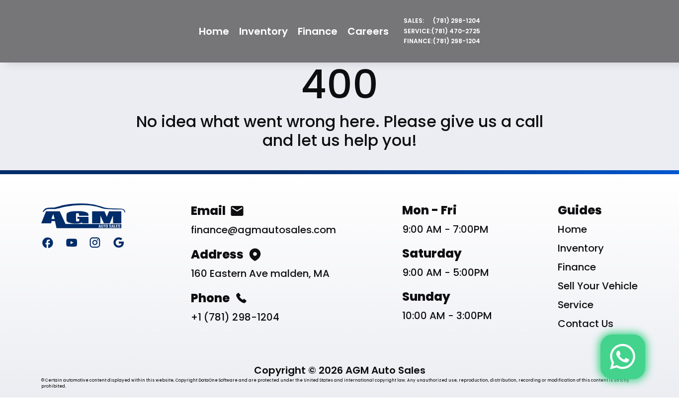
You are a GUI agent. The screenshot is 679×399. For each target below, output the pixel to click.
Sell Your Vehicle (598, 286)
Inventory (263, 31)
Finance (318, 31)
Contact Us (585, 324)
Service (576, 305)
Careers (368, 31)
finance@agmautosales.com (263, 230)
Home (214, 31)
